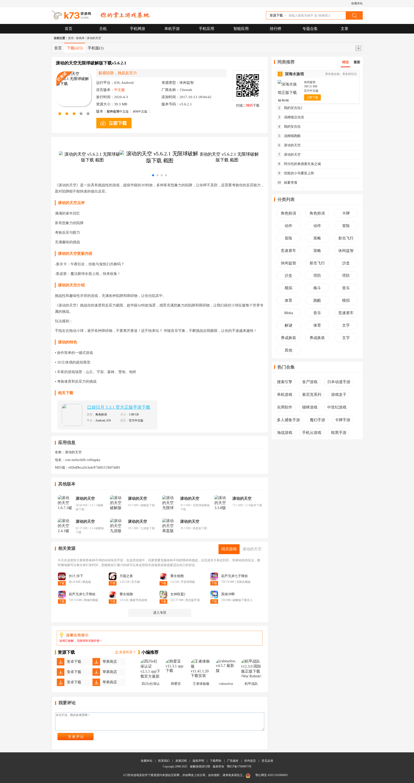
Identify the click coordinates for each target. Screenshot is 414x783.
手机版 (96, 48)
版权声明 (198, 760)
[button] (153, 175)
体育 (288, 300)
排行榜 (275, 29)
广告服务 (233, 760)
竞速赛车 (288, 251)
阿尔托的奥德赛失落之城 (299, 164)
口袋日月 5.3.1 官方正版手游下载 (118, 407)
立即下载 (312, 97)
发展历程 (181, 760)
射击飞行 (346, 238)
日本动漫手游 (338, 382)
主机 (103, 29)
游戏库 (80, 38)
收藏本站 (357, 3)
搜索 (354, 15)
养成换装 (288, 338)
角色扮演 (288, 213)
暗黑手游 (338, 433)
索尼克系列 (311, 394)
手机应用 (206, 29)
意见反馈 (267, 760)
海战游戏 (284, 433)
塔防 (317, 275)
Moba (288, 313)
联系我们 (164, 760)
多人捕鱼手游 (288, 420)
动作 (288, 226)
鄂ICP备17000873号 (239, 766)
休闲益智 (346, 251)
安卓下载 (74, 662)
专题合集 (310, 29)
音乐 (346, 288)
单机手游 (172, 29)
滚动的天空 (94, 38)
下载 (75, 48)
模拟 (288, 288)
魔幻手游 (317, 420)
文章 (344, 29)
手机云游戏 (311, 433)
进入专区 (160, 612)
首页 (68, 29)
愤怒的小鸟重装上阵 (296, 173)
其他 (288, 350)
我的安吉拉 (289, 126)
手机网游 (137, 29)
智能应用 (241, 29)
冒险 (346, 226)
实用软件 (284, 407)
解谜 (288, 325)
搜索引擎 (284, 382)
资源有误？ (127, 652)
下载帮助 (215, 760)
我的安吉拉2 (290, 108)
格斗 (317, 288)
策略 (317, 238)
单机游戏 (284, 394)
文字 (346, 325)
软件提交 (250, 760)
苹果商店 (110, 662)
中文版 (118, 111)
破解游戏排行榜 (200, 766)
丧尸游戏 (309, 382)
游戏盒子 (338, 394)
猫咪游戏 (309, 407)
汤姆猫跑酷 (289, 136)
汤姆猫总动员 (291, 117)
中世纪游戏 (336, 407)
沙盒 (346, 263)
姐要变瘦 (287, 182)
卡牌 (346, 213)
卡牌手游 (342, 420)
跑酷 (317, 300)
